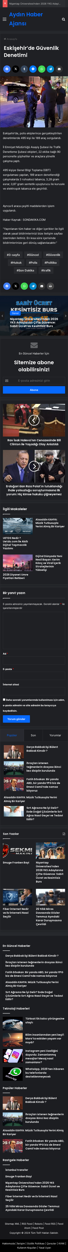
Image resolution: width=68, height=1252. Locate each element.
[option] (34, 316)
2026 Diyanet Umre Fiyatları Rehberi (15, 576)
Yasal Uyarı (45, 1247)
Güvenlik (54, 255)
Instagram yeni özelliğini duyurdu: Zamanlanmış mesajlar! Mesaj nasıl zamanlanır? (41, 1056)
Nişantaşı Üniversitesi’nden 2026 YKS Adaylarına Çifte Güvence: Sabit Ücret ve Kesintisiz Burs (49, 872)
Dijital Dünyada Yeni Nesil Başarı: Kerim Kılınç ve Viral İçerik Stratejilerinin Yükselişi (49, 563)
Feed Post (38, 1227)
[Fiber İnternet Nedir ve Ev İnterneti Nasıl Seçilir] (17, 897)
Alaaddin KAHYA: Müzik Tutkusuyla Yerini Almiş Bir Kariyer (50, 523)
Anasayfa (11, 39)
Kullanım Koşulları (26, 1247)
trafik (47, 270)
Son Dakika (26, 270)
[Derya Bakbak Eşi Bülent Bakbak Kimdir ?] (14, 752)
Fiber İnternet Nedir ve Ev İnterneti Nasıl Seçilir (16, 912)
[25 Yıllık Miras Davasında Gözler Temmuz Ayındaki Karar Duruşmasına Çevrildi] (50, 897)
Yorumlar (55, 735)
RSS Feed (27, 1223)
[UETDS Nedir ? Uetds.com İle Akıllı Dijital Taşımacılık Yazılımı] (18, 526)
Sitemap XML (12, 1223)
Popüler (12, 735)
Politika (51, 262)
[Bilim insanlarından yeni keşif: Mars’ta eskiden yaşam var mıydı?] (13, 1040)
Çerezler (51, 1243)
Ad (5, 653)
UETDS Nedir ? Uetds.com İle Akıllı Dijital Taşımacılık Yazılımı (15, 543)
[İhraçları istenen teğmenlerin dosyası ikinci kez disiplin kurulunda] (14, 768)
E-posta (8, 669)
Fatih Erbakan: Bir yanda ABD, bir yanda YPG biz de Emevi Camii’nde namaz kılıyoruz (43, 784)
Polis (34, 262)
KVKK (62, 1243)
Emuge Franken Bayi (16, 862)
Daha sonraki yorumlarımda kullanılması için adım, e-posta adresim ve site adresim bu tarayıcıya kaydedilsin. (34, 705)
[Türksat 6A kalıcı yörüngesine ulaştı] (13, 1023)
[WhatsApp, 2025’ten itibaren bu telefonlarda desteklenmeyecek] (13, 1074)
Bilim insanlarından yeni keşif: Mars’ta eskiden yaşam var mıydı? (44, 1038)
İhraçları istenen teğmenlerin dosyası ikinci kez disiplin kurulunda (43, 767)
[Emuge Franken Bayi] (17, 850)
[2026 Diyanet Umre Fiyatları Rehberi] (18, 563)
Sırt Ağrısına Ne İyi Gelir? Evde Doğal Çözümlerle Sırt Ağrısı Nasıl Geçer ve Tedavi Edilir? (44, 813)
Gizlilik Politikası (36, 1243)
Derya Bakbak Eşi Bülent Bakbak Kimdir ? (42, 749)
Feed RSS (50, 1223)
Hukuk (17, 262)
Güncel (34, 255)
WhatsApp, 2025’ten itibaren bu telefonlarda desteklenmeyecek (44, 1072)
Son (33, 735)
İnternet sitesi (11, 684)
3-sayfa (14, 255)
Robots (39, 1223)
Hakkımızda (8, 1243)
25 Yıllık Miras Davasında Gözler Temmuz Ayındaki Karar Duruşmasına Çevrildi (49, 916)
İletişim (21, 1243)
